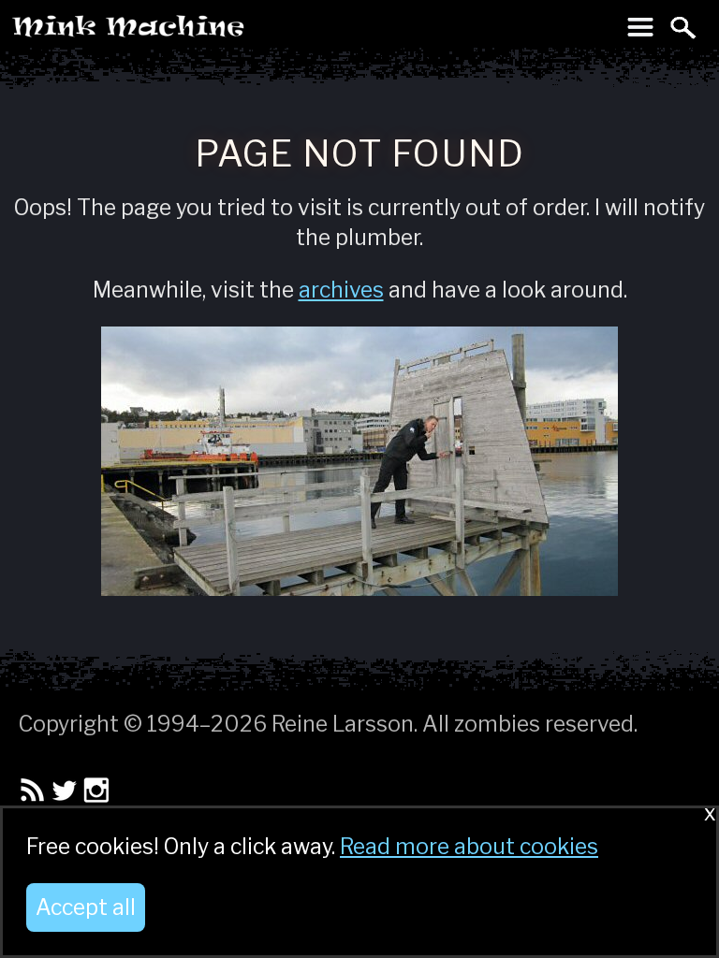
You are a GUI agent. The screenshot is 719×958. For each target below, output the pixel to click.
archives (341, 290)
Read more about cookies (469, 847)
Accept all (86, 907)
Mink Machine (202, 32)
